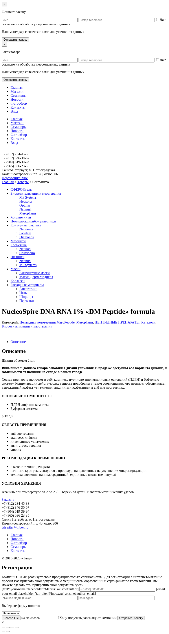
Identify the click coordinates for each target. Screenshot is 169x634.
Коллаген (18, 281)
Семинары (18, 95)
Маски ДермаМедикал (36, 277)
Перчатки (26, 301)
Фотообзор (19, 103)
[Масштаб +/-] (16, 627)
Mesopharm (27, 213)
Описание (18, 342)
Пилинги (17, 257)
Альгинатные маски (34, 273)
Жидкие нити (21, 217)
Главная (16, 87)
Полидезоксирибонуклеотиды (33, 221)
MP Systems (28, 197)
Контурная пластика (26, 225)
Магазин (17, 91)
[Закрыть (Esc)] (3, 627)
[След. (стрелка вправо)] (8, 631)
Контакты (18, 107)
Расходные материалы (27, 285)
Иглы (23, 293)
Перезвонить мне (15, 178)
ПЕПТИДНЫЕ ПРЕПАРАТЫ (117, 322)
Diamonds (26, 237)
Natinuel (25, 209)
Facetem (25, 233)
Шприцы (26, 297)
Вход (14, 111)
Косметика (19, 245)
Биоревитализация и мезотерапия (36, 193)
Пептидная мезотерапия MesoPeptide (47, 322)
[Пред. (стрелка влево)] (3, 631)
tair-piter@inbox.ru (15, 527)
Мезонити (18, 241)
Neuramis (26, 229)
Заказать (8, 499)
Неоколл (25, 201)
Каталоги (148, 322)
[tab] (89, 342)
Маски (15, 269)
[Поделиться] (8, 627)
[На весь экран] (12, 627)
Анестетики (28, 289)
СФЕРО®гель (21, 189)
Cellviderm (27, 253)
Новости (17, 99)
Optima (24, 205)
